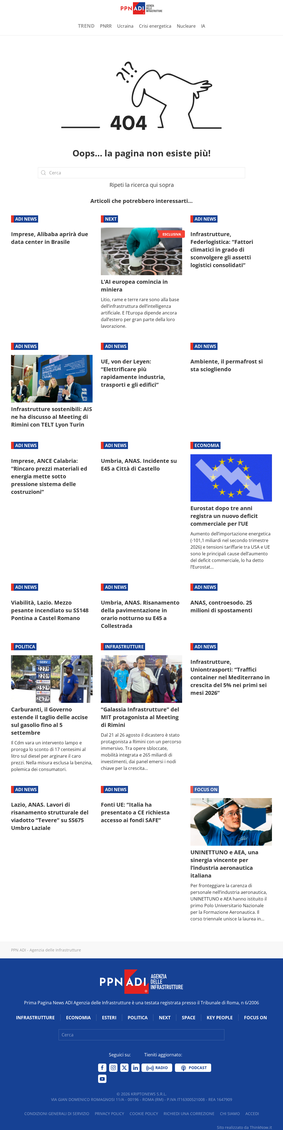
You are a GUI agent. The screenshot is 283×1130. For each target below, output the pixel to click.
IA (203, 26)
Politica (25, 647)
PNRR (106, 26)
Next (111, 219)
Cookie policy (144, 1113)
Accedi (252, 1113)
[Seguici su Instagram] (113, 1068)
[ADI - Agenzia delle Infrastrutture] (141, 981)
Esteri (109, 1018)
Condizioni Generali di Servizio (56, 1113)
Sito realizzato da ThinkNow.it (244, 1127)
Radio (161, 1067)
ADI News (26, 219)
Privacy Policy (109, 1113)
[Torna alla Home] (141, 8)
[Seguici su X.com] (124, 1068)
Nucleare (186, 26)
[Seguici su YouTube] (102, 1079)
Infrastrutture (124, 647)
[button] (14, 8)
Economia (207, 445)
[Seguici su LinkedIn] (135, 1068)
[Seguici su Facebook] (102, 1068)
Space (188, 1018)
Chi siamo (230, 1113)
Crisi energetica (155, 26)
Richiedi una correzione (189, 1113)
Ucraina (125, 26)
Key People (220, 1018)
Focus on (206, 789)
